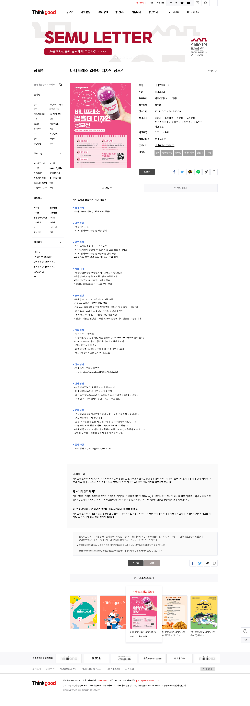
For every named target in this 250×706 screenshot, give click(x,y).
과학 (35, 109)
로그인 (150, 3)
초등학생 (53, 208)
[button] (113, 58)
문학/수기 (37, 129)
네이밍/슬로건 (55, 114)
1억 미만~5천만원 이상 (43, 257)
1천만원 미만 (39, 272)
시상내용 (38, 242)
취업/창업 (37, 144)
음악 (35, 139)
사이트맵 (129, 669)
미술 (51, 129)
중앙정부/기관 (39, 163)
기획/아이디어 (39, 114)
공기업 (52, 163)
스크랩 (147, 172)
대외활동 (85, 12)
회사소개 (36, 669)
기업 (35, 227)
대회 (51, 119)
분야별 (37, 94)
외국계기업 (38, 173)
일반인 (52, 222)
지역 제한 (37, 232)
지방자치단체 (54, 173)
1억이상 (37, 252)
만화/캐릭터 (54, 124)
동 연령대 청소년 (40, 217)
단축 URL (208, 669)
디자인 (36, 124)
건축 (35, 104)
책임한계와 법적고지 (92, 669)
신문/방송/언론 (55, 168)
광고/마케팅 (54, 109)
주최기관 (38, 153)
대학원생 (37, 222)
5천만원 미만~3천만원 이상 (44, 262)
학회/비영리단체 (40, 183)
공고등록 (140, 2)
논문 (35, 119)
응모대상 (38, 198)
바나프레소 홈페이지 (164, 145)
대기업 (36, 168)
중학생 (36, 213)
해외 (51, 144)
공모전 (69, 12)
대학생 (52, 217)
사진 (35, 134)
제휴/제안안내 (113, 669)
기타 (51, 188)
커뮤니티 (136, 12)
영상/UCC (53, 134)
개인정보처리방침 (68, 669)
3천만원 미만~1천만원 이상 (44, 267)
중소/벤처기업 (55, 178)
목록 (152, 563)
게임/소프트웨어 (56, 104)
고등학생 (53, 213)
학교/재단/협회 (40, 178)
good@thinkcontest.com (148, 680)
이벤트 (52, 139)
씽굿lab (119, 12)
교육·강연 (102, 12)
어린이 (36, 208)
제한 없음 (53, 227)
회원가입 (160, 3)
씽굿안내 (153, 12)
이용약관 (50, 669)
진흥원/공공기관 (40, 188)
